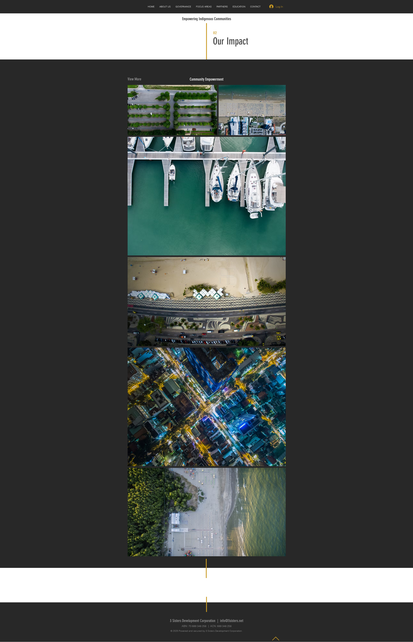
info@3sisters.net (231, 620)
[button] (239, 6)
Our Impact (230, 41)
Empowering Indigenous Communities (206, 19)
